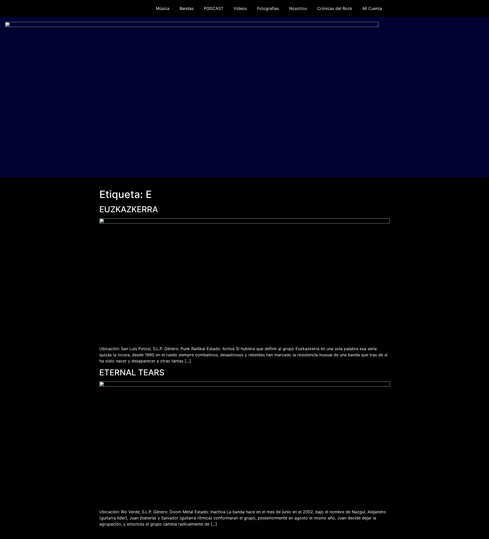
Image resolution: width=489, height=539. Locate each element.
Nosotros (298, 8)
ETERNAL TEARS (132, 372)
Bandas (187, 8)
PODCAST (213, 8)
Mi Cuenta (372, 8)
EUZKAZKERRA (128, 209)
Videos (240, 8)
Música (162, 8)
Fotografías (268, 8)
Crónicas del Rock (334, 8)
